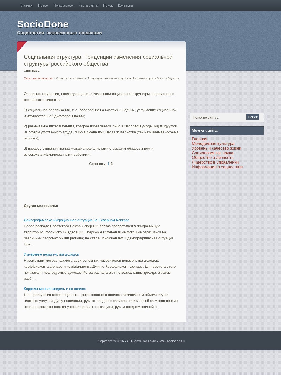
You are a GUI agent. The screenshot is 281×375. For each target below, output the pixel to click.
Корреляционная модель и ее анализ (55, 289)
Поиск (108, 5)
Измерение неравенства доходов (51, 254)
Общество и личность (38, 78)
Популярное (63, 5)
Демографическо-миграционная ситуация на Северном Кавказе (76, 220)
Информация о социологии (217, 166)
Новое (43, 5)
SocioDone (43, 24)
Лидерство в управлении (215, 162)
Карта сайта (88, 5)
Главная (26, 5)
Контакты (125, 5)
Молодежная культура (213, 143)
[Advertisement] (88, 182)
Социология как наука (212, 152)
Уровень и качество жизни (216, 148)
